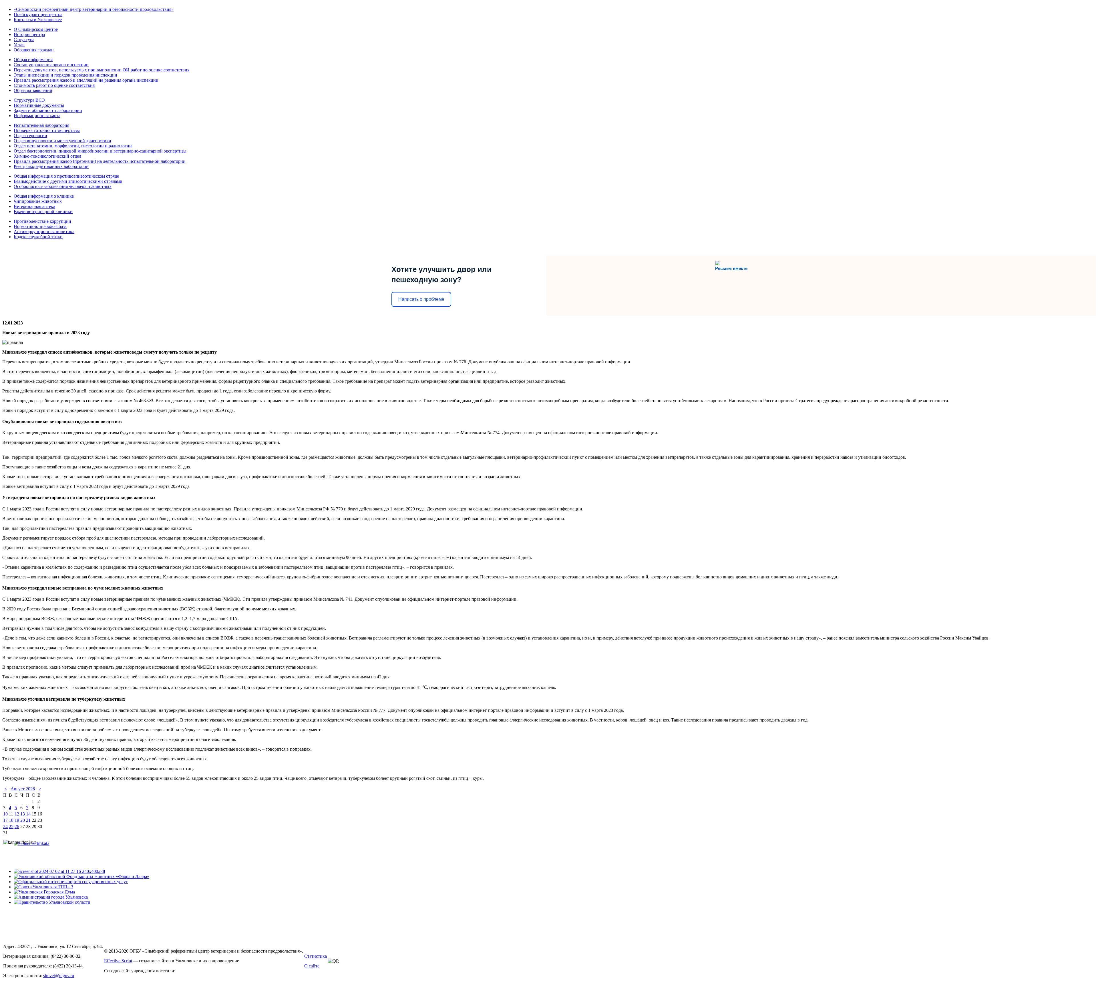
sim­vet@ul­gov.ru (58, 975)
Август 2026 (23, 788)
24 (5, 826)
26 (17, 826)
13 (22, 813)
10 (5, 813)
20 (22, 820)
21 (28, 820)
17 (5, 820)
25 (11, 826)
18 (11, 820)
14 (28, 813)
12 (17, 813)
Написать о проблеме (421, 299)
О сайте (311, 965)
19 (17, 820)
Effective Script (118, 960)
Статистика (315, 956)
